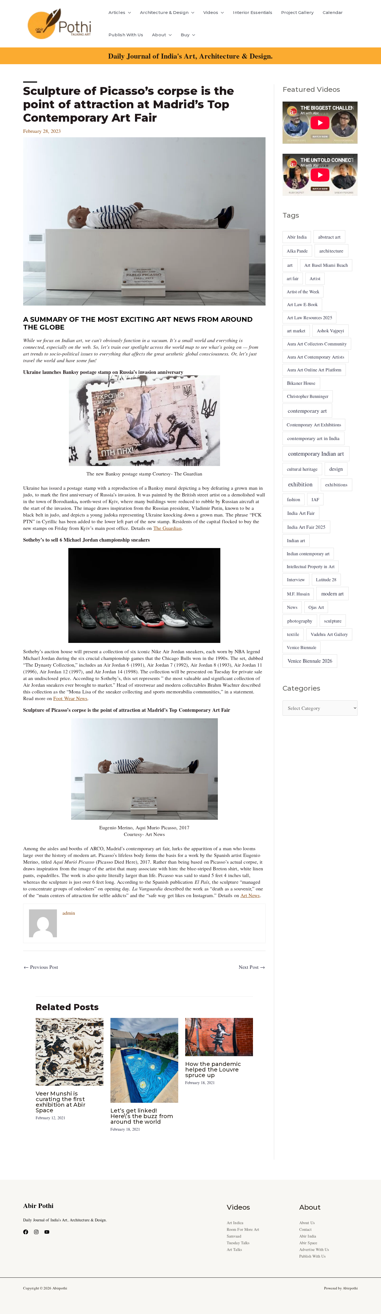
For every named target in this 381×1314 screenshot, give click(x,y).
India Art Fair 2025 (306, 527)
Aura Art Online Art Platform (314, 370)
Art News (250, 895)
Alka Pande (297, 251)
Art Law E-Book (302, 304)
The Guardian (167, 528)
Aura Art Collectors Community (317, 344)
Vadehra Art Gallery (329, 634)
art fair (292, 278)
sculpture (332, 621)
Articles (116, 12)
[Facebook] (25, 1231)
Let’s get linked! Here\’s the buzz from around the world (141, 1116)
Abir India (297, 237)
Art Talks (234, 1249)
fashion (293, 499)
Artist (315, 278)
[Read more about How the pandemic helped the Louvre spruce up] (219, 1036)
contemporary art (307, 410)
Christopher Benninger (308, 396)
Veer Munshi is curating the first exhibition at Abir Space (60, 1102)
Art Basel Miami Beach (326, 265)
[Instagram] (36, 1231)
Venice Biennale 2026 (310, 660)
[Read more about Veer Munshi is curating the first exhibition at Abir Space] (69, 1051)
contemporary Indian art (316, 453)
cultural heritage (302, 469)
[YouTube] (46, 1231)
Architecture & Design (164, 12)
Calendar (333, 12)
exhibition (300, 484)
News (292, 607)
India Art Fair (301, 513)
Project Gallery (297, 12)
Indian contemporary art (308, 553)
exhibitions (336, 484)
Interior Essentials (252, 12)
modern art (332, 593)
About (159, 34)
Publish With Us (125, 34)
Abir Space (308, 1242)
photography (300, 621)
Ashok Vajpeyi (330, 331)
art (290, 264)
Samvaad (234, 1236)
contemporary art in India (313, 438)
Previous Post (41, 967)
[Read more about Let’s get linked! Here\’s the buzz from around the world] (144, 1059)
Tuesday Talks (238, 1242)
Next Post (252, 967)
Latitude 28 (326, 579)
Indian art (296, 540)
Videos (210, 12)
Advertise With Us (314, 1249)
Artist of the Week (303, 291)
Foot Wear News (70, 698)
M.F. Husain (298, 594)
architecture (331, 250)
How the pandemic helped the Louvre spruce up (213, 1069)
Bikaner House (301, 383)
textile (293, 634)
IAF (315, 499)
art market (296, 331)
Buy (185, 34)
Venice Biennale (301, 647)
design (336, 468)
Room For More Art (243, 1229)
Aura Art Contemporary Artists (315, 357)
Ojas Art (316, 607)
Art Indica (235, 1222)
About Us (307, 1222)
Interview (296, 579)
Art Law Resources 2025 (309, 317)
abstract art (329, 236)
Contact (305, 1229)
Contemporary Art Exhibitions (314, 424)
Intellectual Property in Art (310, 566)
